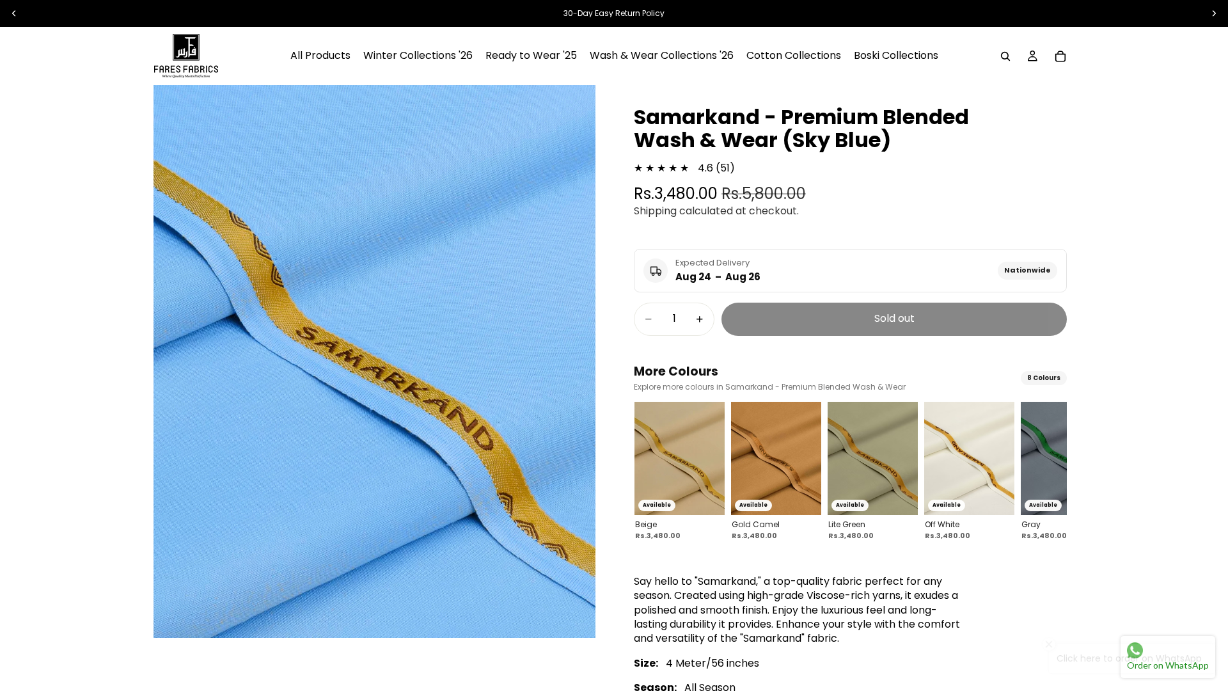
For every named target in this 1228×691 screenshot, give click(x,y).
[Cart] (1060, 56)
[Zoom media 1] (374, 361)
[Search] (1005, 56)
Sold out (894, 318)
